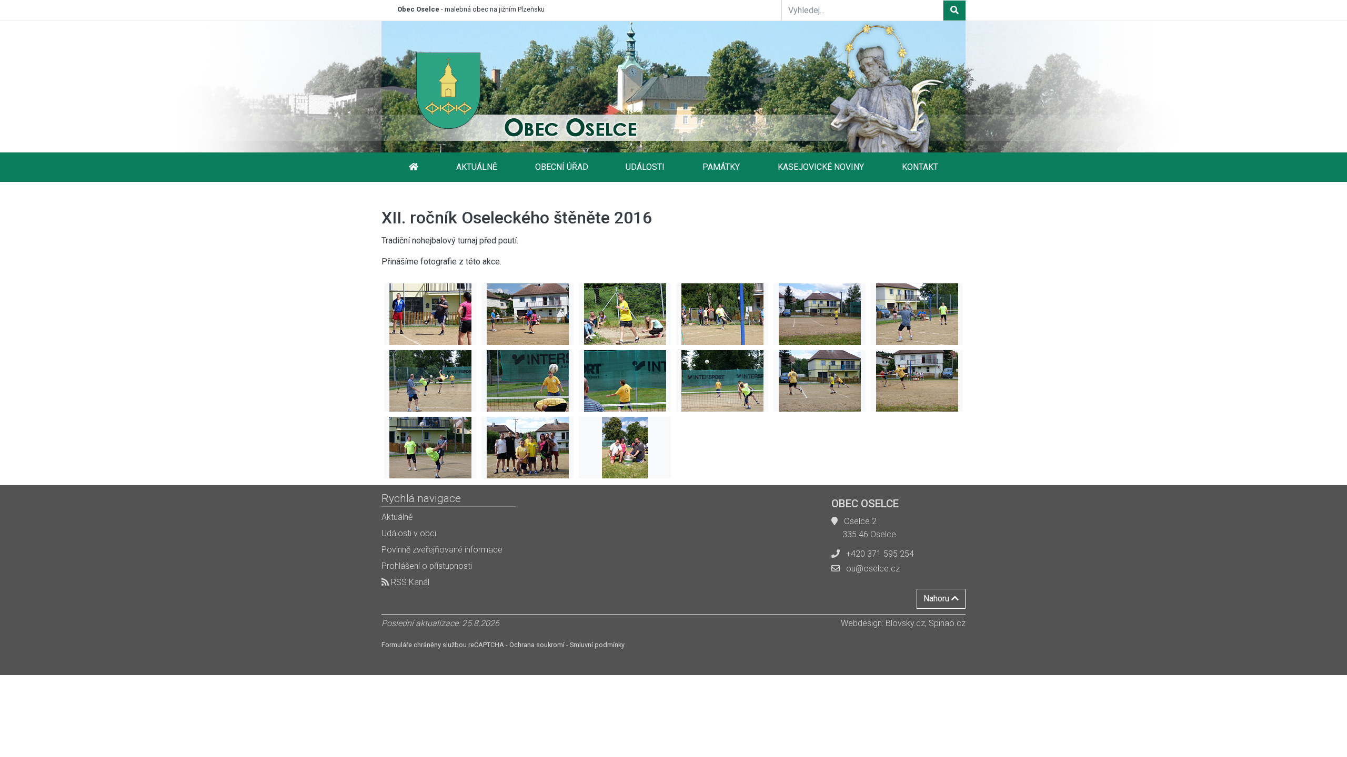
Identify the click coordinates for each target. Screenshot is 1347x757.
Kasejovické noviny (821, 167)
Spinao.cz (947, 623)
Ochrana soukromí (537, 645)
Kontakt (920, 167)
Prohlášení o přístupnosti (426, 566)
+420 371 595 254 (880, 554)
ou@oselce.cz (873, 569)
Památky (721, 167)
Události (645, 167)
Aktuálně (476, 167)
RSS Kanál (409, 582)
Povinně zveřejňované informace (441, 550)
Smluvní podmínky (597, 645)
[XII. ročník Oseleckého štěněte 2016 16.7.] (430, 314)
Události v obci (408, 533)
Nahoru (937, 598)
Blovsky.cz (905, 623)
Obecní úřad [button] (561, 167)
